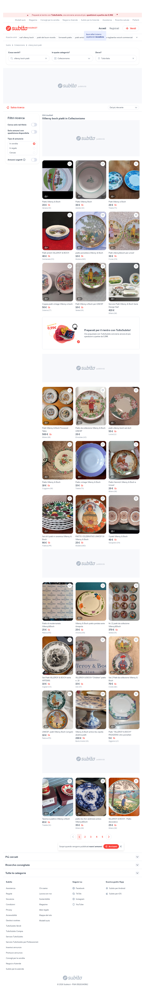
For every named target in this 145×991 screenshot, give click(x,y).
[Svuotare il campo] (46, 58)
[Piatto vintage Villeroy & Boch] (90, 467)
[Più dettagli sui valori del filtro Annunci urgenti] (24, 159)
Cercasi (12, 152)
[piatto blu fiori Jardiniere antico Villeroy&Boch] (90, 803)
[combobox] (29, 58)
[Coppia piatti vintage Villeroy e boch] (57, 289)
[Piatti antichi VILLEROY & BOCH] (57, 236)
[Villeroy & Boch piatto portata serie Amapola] (90, 608)
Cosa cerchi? (14, 52)
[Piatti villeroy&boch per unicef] (124, 236)
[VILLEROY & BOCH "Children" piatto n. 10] (90, 662)
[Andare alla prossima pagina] (109, 837)
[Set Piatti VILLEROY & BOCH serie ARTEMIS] (57, 662)
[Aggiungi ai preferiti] (69, 164)
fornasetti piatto (65, 37)
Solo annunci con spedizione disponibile (18, 131)
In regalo (13, 148)
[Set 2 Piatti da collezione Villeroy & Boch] (124, 662)
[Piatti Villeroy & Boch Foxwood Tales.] (57, 413)
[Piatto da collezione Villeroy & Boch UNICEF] (90, 413)
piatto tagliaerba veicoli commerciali (118, 37)
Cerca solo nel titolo (17, 124)
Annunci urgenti (15, 159)
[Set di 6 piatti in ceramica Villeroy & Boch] (57, 521)
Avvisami (113, 846)
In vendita (13, 143)
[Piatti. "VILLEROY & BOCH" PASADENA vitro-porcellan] (124, 716)
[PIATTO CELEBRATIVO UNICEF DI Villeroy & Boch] (90, 521)
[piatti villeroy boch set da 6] (124, 413)
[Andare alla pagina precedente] (73, 837)
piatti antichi (80, 37)
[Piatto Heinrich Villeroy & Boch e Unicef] (124, 467)
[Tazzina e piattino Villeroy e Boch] (57, 803)
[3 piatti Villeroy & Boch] (124, 521)
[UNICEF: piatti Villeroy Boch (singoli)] (57, 716)
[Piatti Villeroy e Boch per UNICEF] (90, 289)
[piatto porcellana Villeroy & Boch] (90, 236)
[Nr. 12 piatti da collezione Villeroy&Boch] (124, 608)
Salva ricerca (17, 107)
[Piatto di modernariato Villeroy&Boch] (57, 608)
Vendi (133, 28)
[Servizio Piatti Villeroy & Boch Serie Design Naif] (124, 289)
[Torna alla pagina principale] (22, 28)
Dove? (98, 52)
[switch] (34, 124)
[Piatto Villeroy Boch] (90, 184)
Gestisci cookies (13, 920)
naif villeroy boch (26, 37)
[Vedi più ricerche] (137, 37)
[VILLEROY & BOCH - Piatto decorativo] (124, 803)
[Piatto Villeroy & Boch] (57, 184)
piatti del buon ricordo (46, 37)
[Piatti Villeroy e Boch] (124, 184)
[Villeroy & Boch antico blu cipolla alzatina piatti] (90, 716)
